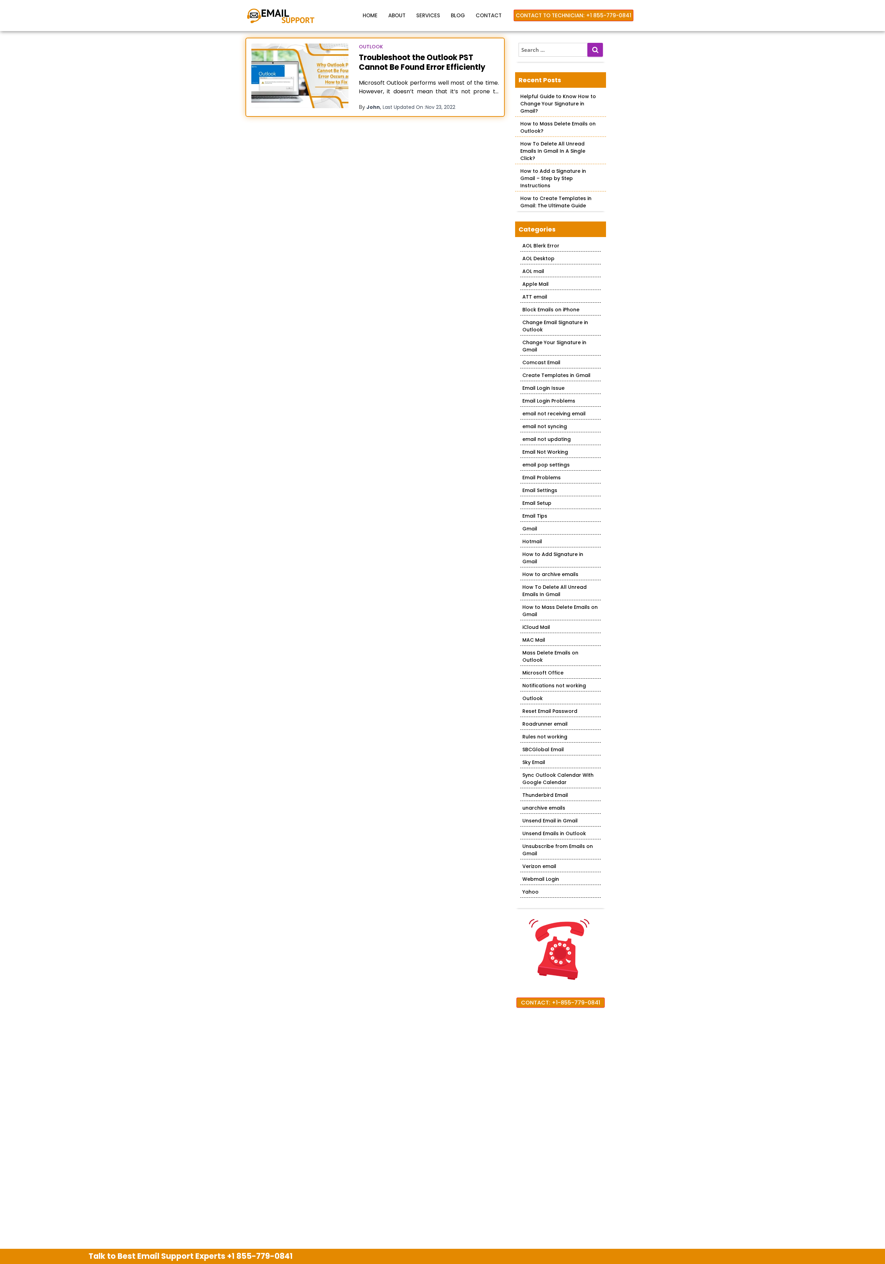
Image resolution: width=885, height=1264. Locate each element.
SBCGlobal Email (543, 749)
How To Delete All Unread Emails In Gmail (554, 591)
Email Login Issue (543, 388)
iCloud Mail (536, 627)
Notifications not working (554, 685)
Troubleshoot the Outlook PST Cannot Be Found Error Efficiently (422, 62)
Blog (458, 15)
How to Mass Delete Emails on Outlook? (558, 127)
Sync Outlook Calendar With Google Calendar (558, 779)
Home (370, 15)
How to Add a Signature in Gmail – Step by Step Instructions (553, 178)
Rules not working (544, 736)
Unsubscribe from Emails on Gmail (557, 850)
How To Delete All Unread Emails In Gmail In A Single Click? (552, 151)
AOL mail (533, 271)
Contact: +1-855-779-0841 (560, 1003)
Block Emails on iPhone (550, 309)
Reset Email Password (549, 711)
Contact (489, 15)
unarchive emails (543, 807)
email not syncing (544, 426)
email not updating (546, 439)
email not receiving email (554, 413)
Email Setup (536, 503)
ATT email (534, 296)
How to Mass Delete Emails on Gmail (560, 611)
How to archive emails (550, 574)
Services (428, 15)
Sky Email (533, 762)
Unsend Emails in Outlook (554, 833)
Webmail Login (540, 879)
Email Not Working (545, 452)
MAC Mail (533, 639)
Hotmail (532, 541)
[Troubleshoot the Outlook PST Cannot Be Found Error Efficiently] (299, 76)
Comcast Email (541, 362)
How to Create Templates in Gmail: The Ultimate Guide (555, 202)
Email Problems (541, 477)
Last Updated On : (419, 107)
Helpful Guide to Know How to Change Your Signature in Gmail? (558, 103)
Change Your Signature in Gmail (554, 346)
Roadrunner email (545, 723)
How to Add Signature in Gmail (552, 558)
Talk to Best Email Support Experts (190, 1256)
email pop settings (546, 464)
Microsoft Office (542, 672)
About (397, 15)
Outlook (371, 46)
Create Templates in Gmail (556, 375)
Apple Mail (535, 284)
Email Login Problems (548, 400)
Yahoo (530, 891)
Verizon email (539, 866)
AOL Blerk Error (540, 245)
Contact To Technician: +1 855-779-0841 (573, 15)
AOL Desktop (538, 258)
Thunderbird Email (545, 795)
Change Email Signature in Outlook (555, 326)
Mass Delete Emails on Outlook (550, 656)
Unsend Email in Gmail (550, 820)
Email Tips (534, 515)
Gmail (529, 528)
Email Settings (539, 490)
